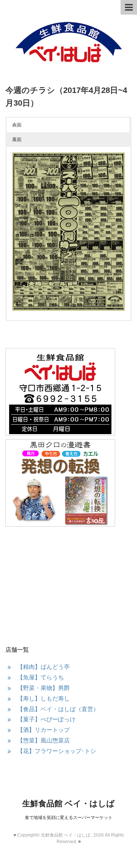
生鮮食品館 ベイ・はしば (68, 803)
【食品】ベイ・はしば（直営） (58, 709)
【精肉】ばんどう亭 (43, 667)
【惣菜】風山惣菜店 (43, 740)
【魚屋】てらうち (40, 677)
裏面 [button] (17, 139)
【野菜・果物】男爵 (43, 688)
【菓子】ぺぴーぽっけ (46, 719)
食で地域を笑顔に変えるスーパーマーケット (69, 817)
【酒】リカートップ (43, 730)
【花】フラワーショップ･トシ (56, 751)
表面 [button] (17, 125)
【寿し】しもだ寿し (43, 698)
